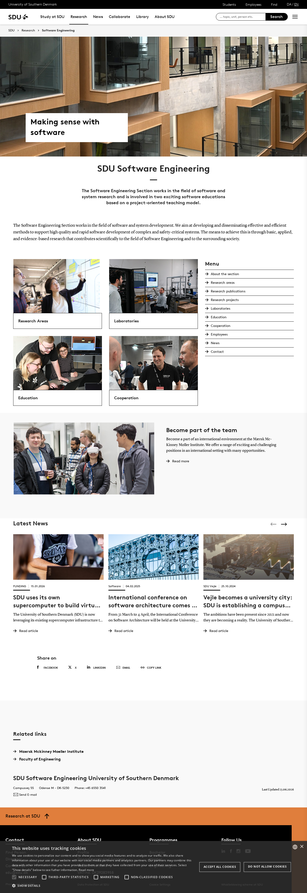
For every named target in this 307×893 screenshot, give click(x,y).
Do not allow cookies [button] (267, 866)
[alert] (153, 867)
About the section (225, 274)
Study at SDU (52, 16)
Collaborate (119, 16)
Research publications (228, 291)
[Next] (284, 524)
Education (219, 317)
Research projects (225, 300)
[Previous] (274, 524)
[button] (14, 877)
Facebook (51, 667)
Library (142, 16)
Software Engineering (58, 30)
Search (276, 16)
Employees (253, 4)
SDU (11, 30)
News (98, 16)
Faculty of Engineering (40, 759)
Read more (86, 870)
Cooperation (220, 326)
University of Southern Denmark (32, 4)
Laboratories (220, 308)
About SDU (165, 16)
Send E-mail (28, 794)
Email (126, 667)
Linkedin (99, 667)
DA (289, 4)
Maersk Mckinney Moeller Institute (51, 751)
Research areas (223, 282)
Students (229, 4)
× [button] (301, 846)
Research (79, 16)
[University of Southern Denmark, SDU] (18, 16)
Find (274, 4)
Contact (217, 351)
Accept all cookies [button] (220, 867)
